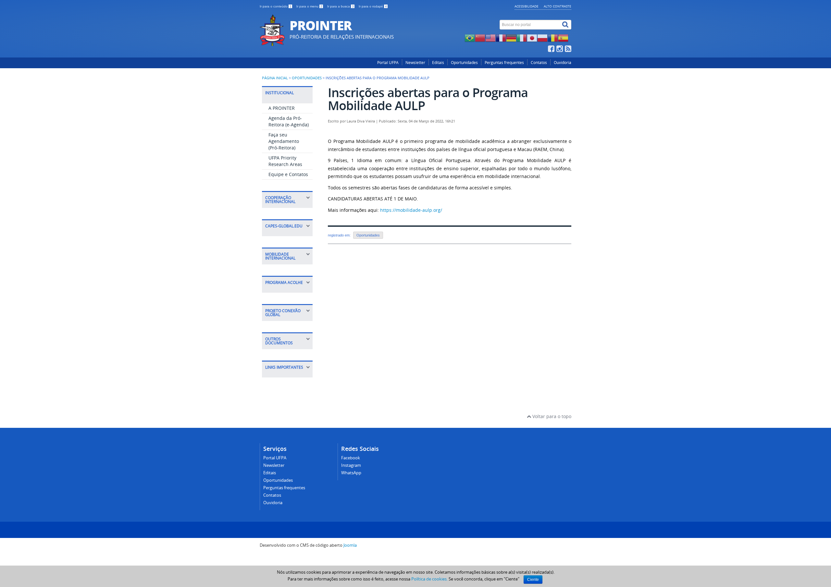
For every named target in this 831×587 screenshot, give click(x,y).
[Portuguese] (470, 37)
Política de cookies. (429, 579)
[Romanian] (553, 37)
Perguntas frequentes (504, 62)
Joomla (350, 545)
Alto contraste (557, 6)
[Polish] (542, 37)
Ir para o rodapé (373, 6)
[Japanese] (532, 37)
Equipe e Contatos (288, 174)
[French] (501, 37)
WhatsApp (351, 473)
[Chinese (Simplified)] (480, 37)
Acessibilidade (527, 6)
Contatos (539, 62)
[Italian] (521, 37)
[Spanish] (563, 37)
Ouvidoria (562, 62)
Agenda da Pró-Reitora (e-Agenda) (288, 121)
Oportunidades (464, 62)
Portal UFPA (388, 62)
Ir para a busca (340, 6)
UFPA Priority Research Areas (285, 161)
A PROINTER (281, 108)
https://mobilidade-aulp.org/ (411, 210)
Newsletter (415, 62)
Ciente (533, 579)
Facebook (350, 458)
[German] (511, 37)
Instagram (351, 465)
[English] (490, 37)
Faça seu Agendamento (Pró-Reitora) (283, 141)
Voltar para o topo (551, 416)
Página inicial (275, 78)
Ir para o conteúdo (275, 6)
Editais (438, 62)
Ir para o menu (309, 6)
